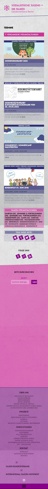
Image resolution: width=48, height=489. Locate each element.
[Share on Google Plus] (33, 238)
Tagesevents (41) (12, 218)
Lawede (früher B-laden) (24, 438)
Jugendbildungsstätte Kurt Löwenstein (24, 442)
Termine (28, 41)
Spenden (24, 455)
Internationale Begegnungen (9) (15, 226)
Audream (24, 419)
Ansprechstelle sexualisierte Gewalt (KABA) (24, 406)
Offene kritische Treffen (24, 404)
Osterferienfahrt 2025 (16, 61)
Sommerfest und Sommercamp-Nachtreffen (22, 155)
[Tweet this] (27, 238)
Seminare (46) (15, 215)
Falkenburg (24, 432)
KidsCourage (24, 415)
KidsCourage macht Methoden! (24, 417)
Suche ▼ (24, 278)
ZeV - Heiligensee (24, 444)
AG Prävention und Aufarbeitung (24, 408)
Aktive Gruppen (24, 402)
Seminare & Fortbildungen (15, 83)
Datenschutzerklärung (24, 453)
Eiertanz (24, 436)
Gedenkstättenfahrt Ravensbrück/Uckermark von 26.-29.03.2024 (20, 105)
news (18, 166)
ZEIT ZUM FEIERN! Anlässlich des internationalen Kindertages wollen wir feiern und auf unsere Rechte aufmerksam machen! (24, 198)
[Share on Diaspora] (15, 238)
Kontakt (24, 448)
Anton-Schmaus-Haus (24, 440)
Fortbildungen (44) (32, 215)
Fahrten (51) (10, 213)
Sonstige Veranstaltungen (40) (22, 219)
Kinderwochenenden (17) (29, 222)
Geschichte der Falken (24, 396)
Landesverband (24, 398)
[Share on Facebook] (21, 238)
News (28, 83)
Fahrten (15, 41)
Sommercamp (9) (13, 224)
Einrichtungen (24, 427)
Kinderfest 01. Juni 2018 (17, 187)
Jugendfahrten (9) (31, 226)
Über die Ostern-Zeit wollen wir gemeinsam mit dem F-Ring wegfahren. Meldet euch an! (22, 71)
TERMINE (24, 166)
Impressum (24, 452)
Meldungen (31, 166)
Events (21, 41)
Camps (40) (25, 218)
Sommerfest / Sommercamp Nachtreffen (18, 146)
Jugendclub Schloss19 (24, 430)
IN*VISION (24, 421)
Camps (34, 41)
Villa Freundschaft (24, 434)
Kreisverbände (24, 400)
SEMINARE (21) (14, 222)
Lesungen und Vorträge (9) (27, 224)
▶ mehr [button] (22, 74)
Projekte (24, 412)
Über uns (24, 392)
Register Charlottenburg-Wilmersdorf (24, 423)
